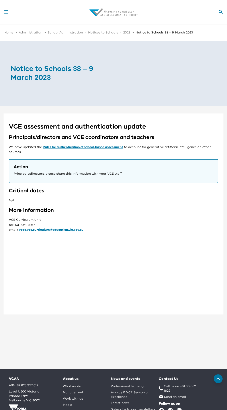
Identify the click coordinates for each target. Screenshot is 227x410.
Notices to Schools (103, 32)
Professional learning (127, 386)
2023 (126, 32)
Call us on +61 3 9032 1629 (180, 388)
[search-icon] (220, 12)
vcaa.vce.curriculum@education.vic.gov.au (51, 230)
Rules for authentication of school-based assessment (83, 147)
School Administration (65, 32)
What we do (72, 386)
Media (67, 405)
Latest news (120, 403)
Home (9, 32)
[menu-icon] (6, 12)
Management (73, 392)
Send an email (175, 397)
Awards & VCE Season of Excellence (130, 394)
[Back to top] (218, 378)
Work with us (73, 398)
